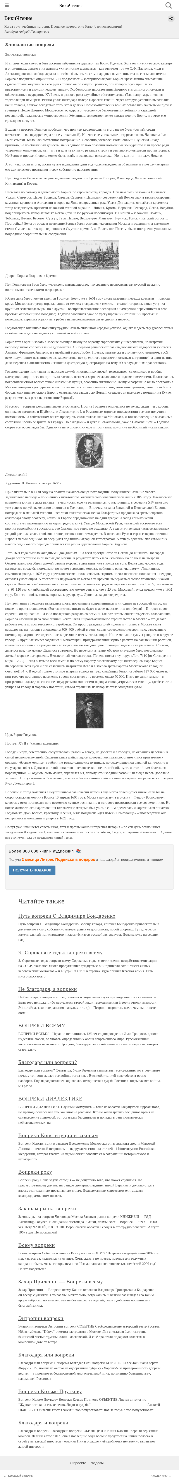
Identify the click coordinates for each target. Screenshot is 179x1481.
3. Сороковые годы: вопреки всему (60, 952)
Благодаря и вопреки (43, 1422)
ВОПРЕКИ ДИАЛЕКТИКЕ (50, 1098)
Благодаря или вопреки (46, 1354)
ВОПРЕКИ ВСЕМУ (41, 1025)
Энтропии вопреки (41, 1317)
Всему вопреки (36, 1244)
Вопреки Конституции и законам (58, 1135)
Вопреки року (35, 1171)
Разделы (97, 1463)
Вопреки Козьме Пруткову (50, 1391)
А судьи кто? (159, 1475)
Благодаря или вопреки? (47, 1061)
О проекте (78, 1463)
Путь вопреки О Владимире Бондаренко (66, 915)
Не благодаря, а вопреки (47, 988)
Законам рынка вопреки (47, 1208)
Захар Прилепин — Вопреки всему (60, 1281)
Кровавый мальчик (20, 1475)
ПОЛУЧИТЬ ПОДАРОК (32, 870)
